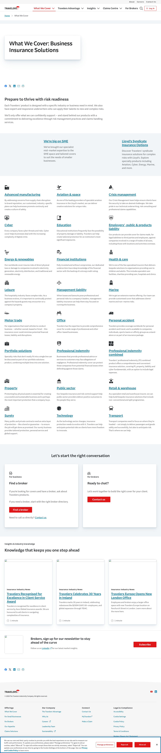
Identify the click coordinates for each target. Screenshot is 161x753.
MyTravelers (87, 716)
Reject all (124, 745)
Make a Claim (87, 721)
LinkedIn (45, 648)
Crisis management (122, 194)
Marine (114, 289)
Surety (9, 415)
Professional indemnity (73, 350)
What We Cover (11, 711)
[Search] (141, 8)
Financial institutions (71, 259)
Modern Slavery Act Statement (126, 736)
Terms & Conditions (121, 731)
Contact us (40, 517)
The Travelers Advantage (51, 711)
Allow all (142, 745)
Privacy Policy (119, 726)
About (132, 2)
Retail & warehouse (122, 388)
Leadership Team (48, 726)
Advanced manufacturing (22, 194)
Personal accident (121, 320)
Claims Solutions (11, 731)
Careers (140, 2)
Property (11, 388)
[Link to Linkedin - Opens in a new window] (156, 691)
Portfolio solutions (18, 350)
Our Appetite (10, 726)
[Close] (157, 744)
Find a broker (20, 510)
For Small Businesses (13, 716)
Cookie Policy (119, 721)
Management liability (71, 289)
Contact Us (151, 2)
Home (7, 16)
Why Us (45, 716)
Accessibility (118, 711)
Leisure (10, 289)
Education (64, 225)
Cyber (9, 225)
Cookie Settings (120, 716)
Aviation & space (68, 194)
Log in (152, 8)
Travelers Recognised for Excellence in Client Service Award (26, 597)
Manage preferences (105, 745)
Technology (65, 415)
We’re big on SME (56, 141)
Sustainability (49, 731)
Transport (116, 415)
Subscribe (145, 645)
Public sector (66, 388)
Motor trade (13, 320)
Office (61, 320)
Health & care (118, 259)
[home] (12, 7)
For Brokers (9, 721)
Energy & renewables (19, 259)
